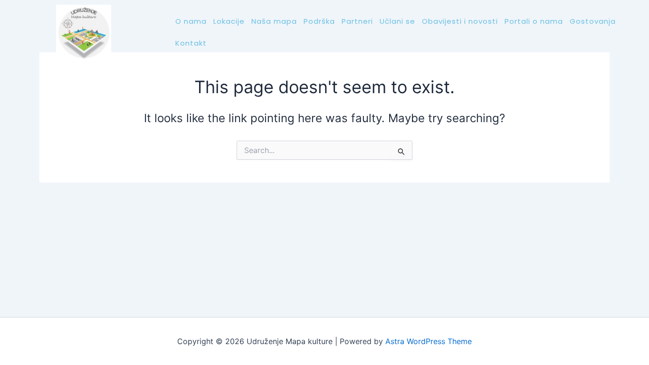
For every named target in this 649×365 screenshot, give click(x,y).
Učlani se (397, 21)
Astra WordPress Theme (428, 341)
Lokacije (229, 21)
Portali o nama (534, 21)
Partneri (357, 21)
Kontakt (191, 43)
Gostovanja (593, 21)
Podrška (319, 21)
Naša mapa (274, 21)
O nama (191, 21)
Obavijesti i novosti (460, 21)
